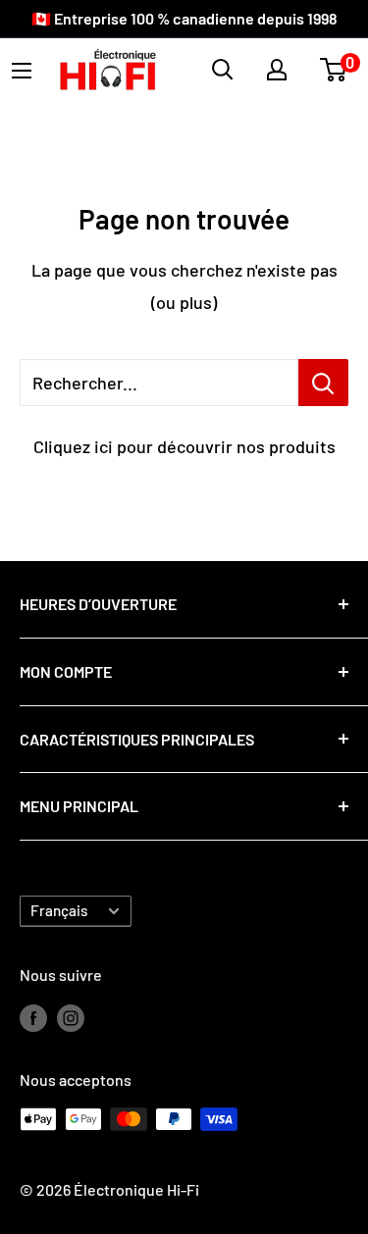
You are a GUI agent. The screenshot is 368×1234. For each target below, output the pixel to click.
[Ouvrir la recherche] (222, 69)
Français (58, 910)
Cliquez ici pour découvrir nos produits (184, 446)
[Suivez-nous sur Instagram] (70, 1017)
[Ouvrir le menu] (21, 70)
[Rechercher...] (323, 382)
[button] (333, 69)
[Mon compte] (276, 69)
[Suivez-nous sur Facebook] (33, 1017)
